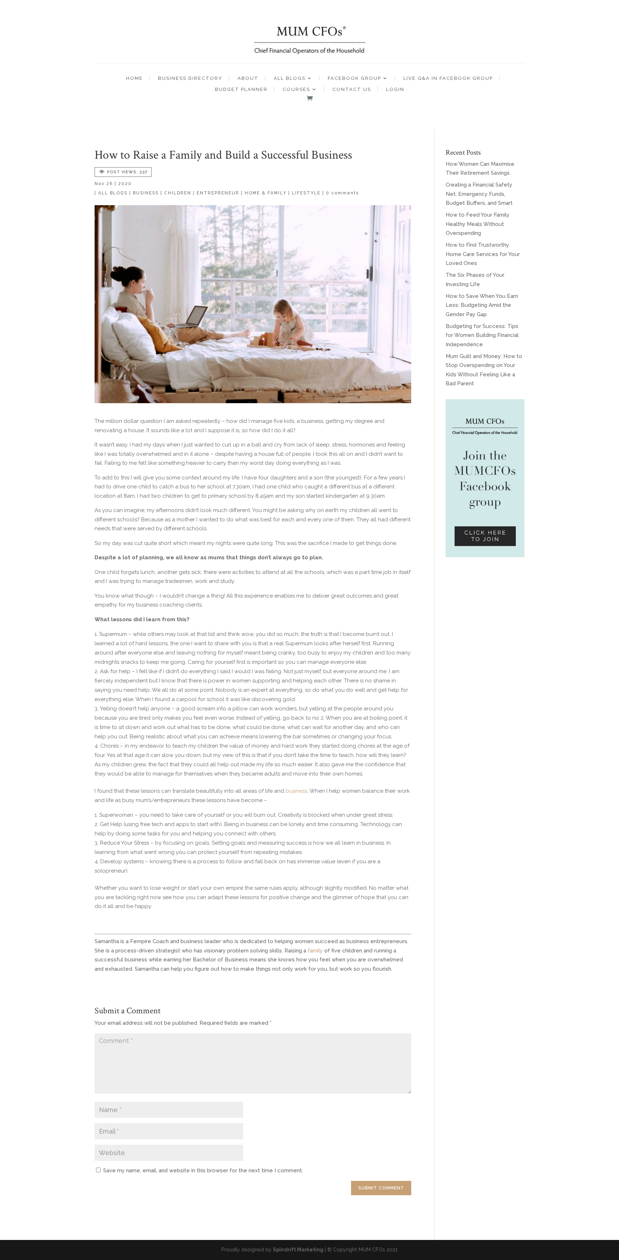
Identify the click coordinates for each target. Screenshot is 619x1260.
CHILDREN (177, 192)
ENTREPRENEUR (218, 192)
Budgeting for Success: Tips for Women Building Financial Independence (482, 335)
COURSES (296, 89)
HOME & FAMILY (266, 192)
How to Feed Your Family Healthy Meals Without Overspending (477, 224)
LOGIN (395, 89)
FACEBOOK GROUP (354, 78)
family (315, 950)
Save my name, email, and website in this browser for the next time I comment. (203, 1170)
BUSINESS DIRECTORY (190, 78)
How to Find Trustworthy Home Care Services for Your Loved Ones (483, 254)
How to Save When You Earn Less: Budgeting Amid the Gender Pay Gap (482, 305)
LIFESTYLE (306, 192)
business (296, 791)
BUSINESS (146, 192)
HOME (134, 78)
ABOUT (248, 78)
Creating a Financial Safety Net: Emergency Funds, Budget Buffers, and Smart (479, 194)
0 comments (342, 192)
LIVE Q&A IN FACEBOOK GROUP (448, 78)
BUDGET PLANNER (241, 89)
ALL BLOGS (290, 78)
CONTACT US (351, 89)
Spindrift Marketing (298, 1249)
